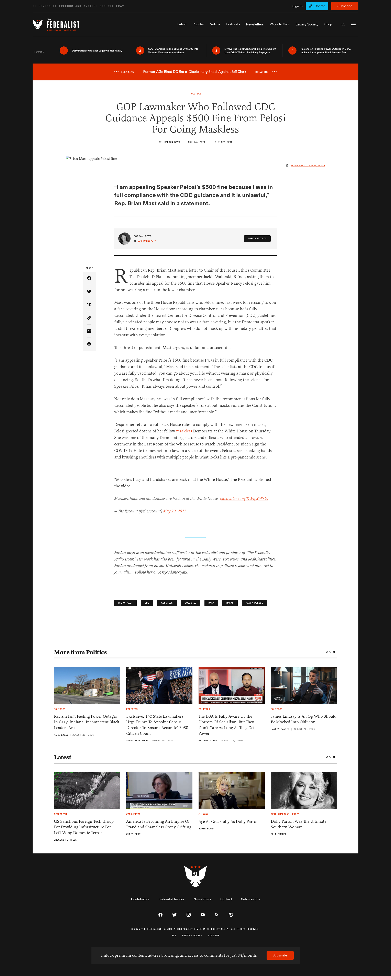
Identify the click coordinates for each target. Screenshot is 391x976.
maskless (184, 431)
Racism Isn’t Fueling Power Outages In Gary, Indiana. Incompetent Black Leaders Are (86, 722)
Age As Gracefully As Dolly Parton (229, 821)
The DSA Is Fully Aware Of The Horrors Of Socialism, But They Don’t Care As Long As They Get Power (227, 725)
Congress (167, 603)
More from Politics (80, 652)
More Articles (257, 238)
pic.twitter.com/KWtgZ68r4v (244, 498)
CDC (147, 603)
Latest (62, 757)
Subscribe (344, 6)
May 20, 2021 (174, 511)
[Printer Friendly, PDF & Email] (89, 344)
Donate (319, 6)
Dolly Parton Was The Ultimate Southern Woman (298, 824)
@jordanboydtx (147, 241)
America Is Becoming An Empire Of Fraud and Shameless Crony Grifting (158, 824)
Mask (211, 603)
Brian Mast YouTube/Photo (308, 166)
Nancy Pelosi (254, 603)
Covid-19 (190, 603)
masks (230, 603)
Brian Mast (125, 603)
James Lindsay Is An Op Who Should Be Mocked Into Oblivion (303, 719)
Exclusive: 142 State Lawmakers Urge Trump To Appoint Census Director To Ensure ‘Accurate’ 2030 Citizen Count (157, 725)
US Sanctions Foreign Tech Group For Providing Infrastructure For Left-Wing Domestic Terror (84, 827)
